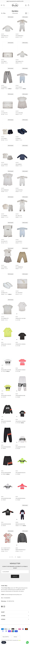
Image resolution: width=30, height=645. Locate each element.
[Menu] (1, 5)
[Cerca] (4, 5)
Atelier (19, 640)
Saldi (8, 1)
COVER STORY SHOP (8, 640)
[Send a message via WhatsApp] (27, 642)
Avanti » (19, 557)
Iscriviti (15, 576)
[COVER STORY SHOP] (15, 5)
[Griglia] (26, 13)
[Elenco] (28, 13)
